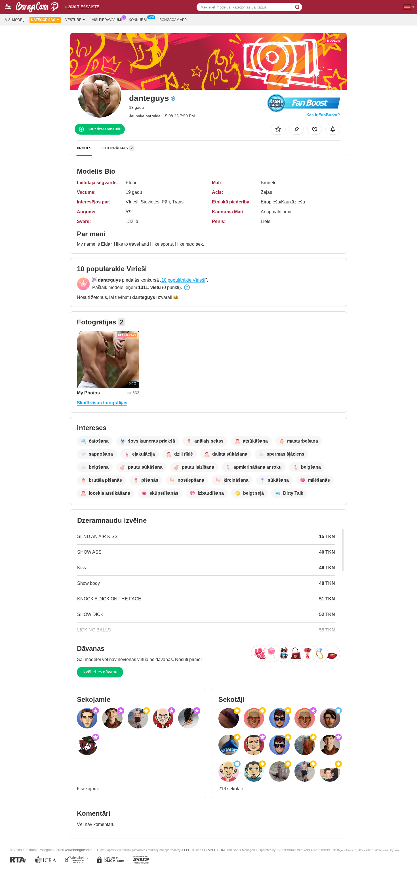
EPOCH (189, 850)
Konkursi (138, 20)
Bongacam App (173, 20)
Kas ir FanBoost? (323, 114)
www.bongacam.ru (79, 850)
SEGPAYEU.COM (212, 850)
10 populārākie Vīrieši (183, 280)
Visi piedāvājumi (107, 20)
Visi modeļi (15, 20)
